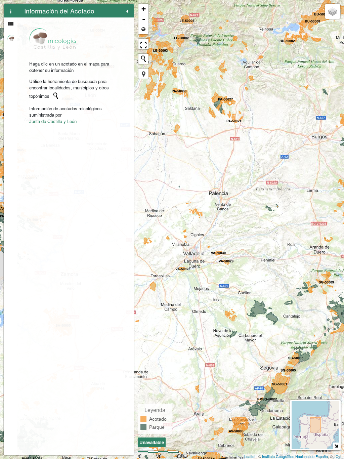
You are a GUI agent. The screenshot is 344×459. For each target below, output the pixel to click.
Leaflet (249, 456)
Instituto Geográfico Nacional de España (295, 456)
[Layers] (332, 11)
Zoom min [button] (143, 29)
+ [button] (143, 9)
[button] (143, 74)
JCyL (338, 456)
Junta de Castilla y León (53, 121)
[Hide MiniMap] (336, 446)
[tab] (10, 10)
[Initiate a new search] (56, 96)
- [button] (143, 19)
